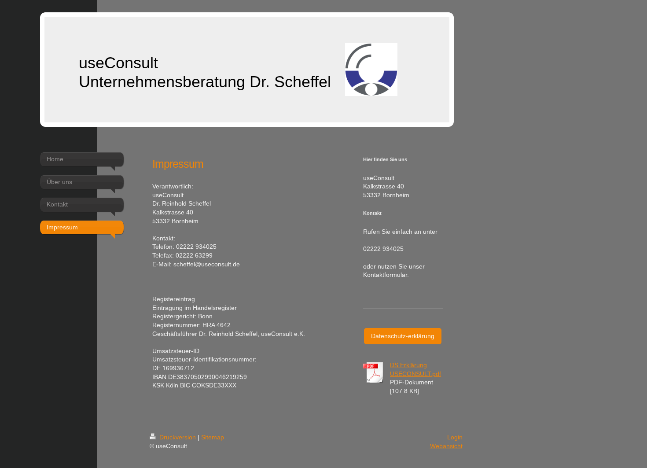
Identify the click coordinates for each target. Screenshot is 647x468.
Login (455, 437)
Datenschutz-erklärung (402, 335)
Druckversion (178, 437)
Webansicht (446, 446)
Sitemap (212, 437)
